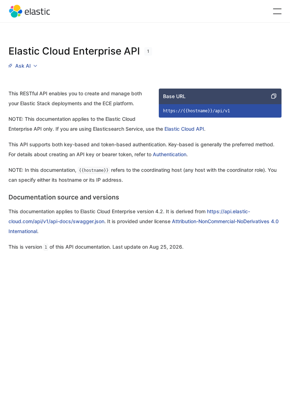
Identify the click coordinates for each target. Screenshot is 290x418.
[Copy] (273, 96)
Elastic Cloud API (184, 129)
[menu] (22, 66)
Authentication (169, 154)
